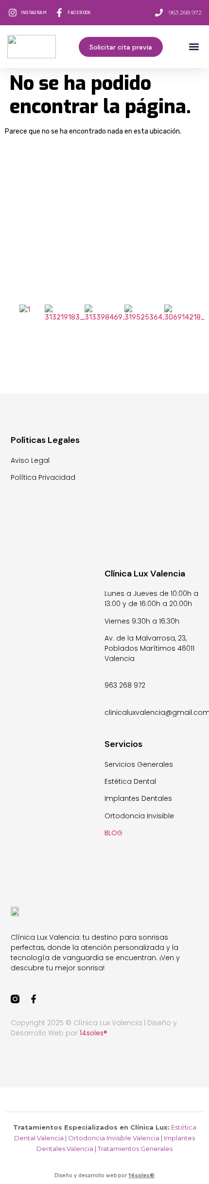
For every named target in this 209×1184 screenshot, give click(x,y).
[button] (194, 47)
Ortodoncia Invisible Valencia (113, 1138)
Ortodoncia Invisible (139, 816)
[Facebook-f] (33, 999)
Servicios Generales (138, 764)
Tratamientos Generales (135, 1148)
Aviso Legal (30, 460)
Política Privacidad (43, 477)
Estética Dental (130, 781)
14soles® (141, 1175)
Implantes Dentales (138, 798)
